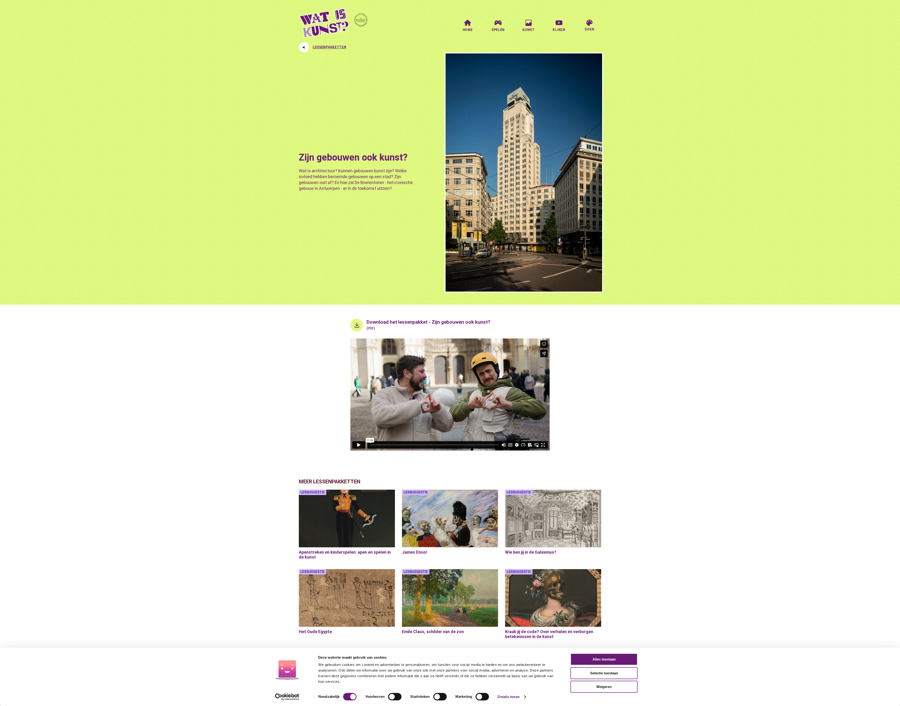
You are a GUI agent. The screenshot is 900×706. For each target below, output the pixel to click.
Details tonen (508, 697)
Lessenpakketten (329, 47)
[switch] (394, 696)
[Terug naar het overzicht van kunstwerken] (304, 47)
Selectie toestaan (604, 673)
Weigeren (604, 687)
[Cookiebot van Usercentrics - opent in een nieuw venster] (287, 696)
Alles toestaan (604, 659)
